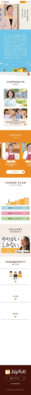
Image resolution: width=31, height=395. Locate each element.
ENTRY (23, 2)
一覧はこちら (15, 172)
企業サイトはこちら (14, 378)
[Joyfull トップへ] (5, 2)
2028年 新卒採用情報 (23, 339)
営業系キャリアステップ (15, 208)
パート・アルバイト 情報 (23, 353)
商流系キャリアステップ (15, 213)
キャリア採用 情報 (8, 353)
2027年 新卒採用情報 (8, 339)
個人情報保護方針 (15, 383)
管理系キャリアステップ (15, 219)
